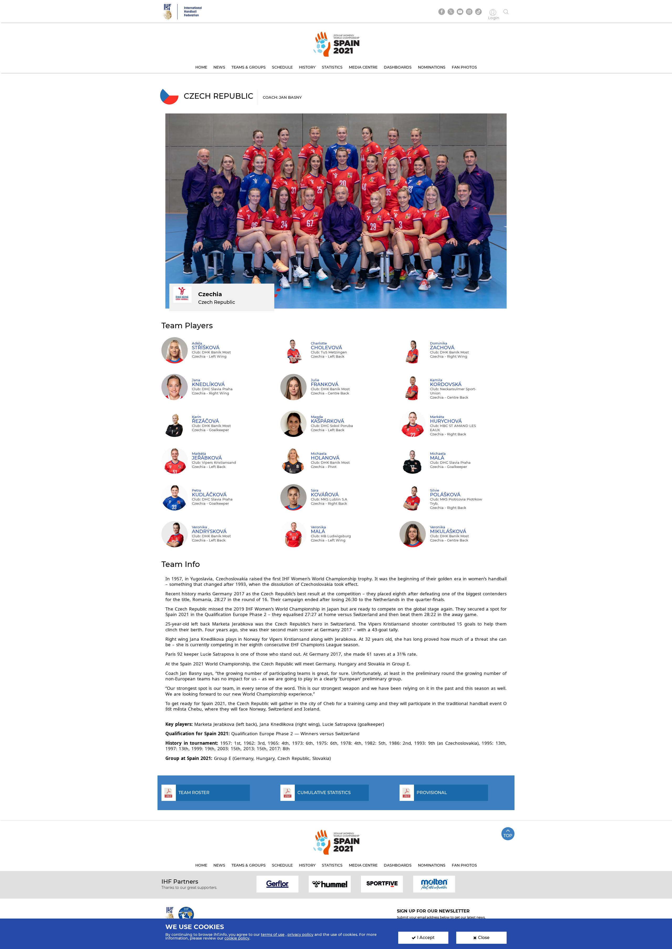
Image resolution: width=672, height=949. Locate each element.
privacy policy (300, 934)
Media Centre (363, 67)
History (307, 67)
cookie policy (236, 938)
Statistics (332, 67)
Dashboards (398, 67)
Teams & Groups (249, 67)
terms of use (273, 934)
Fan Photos (464, 67)
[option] (277, 884)
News (219, 67)
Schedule (282, 67)
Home (201, 67)
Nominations (431, 67)
